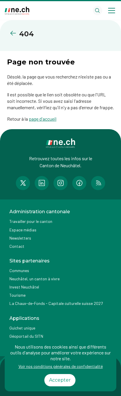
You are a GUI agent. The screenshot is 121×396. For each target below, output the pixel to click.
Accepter (60, 380)
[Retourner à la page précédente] (14, 33)
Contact (16, 246)
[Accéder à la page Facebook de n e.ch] (79, 183)
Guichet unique (22, 327)
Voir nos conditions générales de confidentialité (61, 366)
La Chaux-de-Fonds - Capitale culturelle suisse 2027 (56, 303)
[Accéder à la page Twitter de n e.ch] (23, 183)
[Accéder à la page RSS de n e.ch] (98, 183)
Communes (19, 270)
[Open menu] (111, 10)
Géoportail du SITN (26, 336)
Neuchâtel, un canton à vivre (34, 278)
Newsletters (20, 237)
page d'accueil (42, 119)
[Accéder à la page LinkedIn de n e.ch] (42, 183)
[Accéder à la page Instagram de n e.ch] (60, 183)
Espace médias (22, 229)
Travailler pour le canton (30, 221)
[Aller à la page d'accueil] (17, 11)
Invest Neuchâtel (24, 286)
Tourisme (17, 295)
